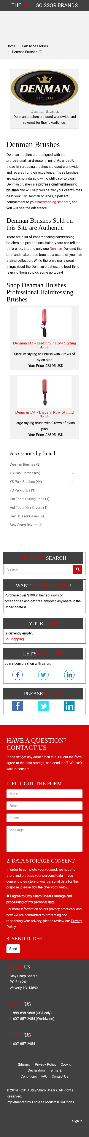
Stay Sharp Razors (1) (26, 525)
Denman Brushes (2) (27, 52)
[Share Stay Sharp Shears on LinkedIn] (69, 707)
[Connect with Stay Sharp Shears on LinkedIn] (69, 675)
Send (13, 949)
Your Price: (36, 366)
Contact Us (60, 1076)
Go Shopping (14, 639)
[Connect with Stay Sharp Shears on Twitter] (43, 675)
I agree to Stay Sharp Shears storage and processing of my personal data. (39, 899)
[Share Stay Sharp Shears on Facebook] (17, 707)
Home (11, 46)
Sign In (77, 1121)
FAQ (44, 1076)
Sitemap (24, 1064)
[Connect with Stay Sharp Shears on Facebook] (17, 675)
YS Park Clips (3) (22, 490)
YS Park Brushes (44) (26, 482)
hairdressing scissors (53, 202)
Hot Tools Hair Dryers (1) (28, 508)
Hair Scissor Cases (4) (27, 516)
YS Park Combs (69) (25, 473)
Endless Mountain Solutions (53, 1102)
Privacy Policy (45, 1064)
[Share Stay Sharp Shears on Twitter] (43, 707)
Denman (56, 249)
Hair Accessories (35, 46)
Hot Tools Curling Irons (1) (29, 499)
